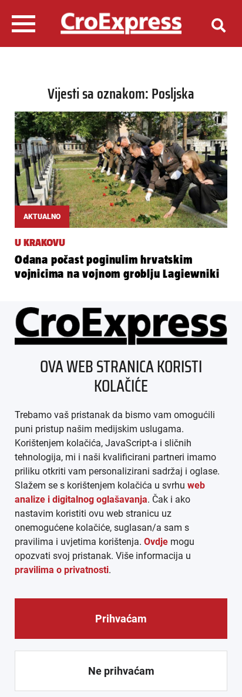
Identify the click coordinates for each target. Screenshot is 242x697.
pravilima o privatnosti (62, 569)
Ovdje (156, 541)
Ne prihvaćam (121, 671)
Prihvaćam (121, 618)
